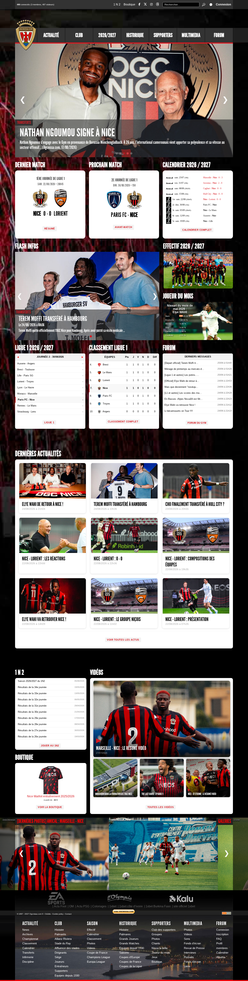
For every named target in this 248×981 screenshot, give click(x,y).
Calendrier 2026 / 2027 (186, 165)
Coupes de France (130, 961)
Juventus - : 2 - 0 (212, 183)
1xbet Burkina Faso (158, 906)
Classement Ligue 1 (108, 348)
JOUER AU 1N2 (50, 745)
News (25, 929)
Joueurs (59, 961)
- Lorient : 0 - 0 (212, 199)
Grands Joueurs (129, 938)
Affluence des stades (67, 948)
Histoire (59, 929)
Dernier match (30, 165)
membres (222, 948)
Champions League (98, 957)
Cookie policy (57, 914)
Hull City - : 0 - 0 (213, 194)
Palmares (125, 934)
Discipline (28, 961)
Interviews (190, 952)
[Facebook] (139, 4)
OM (71, 906)
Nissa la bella (159, 948)
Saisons (124, 952)
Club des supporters (164, 929)
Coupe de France (97, 952)
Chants (156, 943)
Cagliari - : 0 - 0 (212, 188)
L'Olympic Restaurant (119, 898)
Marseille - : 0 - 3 (213, 177)
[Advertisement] (166, 18)
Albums (220, 957)
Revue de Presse (194, 948)
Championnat (30, 938)
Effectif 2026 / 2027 (183, 246)
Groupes (157, 934)
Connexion (223, 4)
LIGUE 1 (49, 422)
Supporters (163, 35)
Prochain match (105, 165)
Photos (91, 943)
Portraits (189, 957)
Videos (91, 948)
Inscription (222, 934)
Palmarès (60, 934)
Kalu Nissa (181, 898)
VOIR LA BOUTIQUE (50, 807)
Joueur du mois (178, 296)
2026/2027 (107, 35)
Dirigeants (61, 952)
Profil (219, 943)
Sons (187, 938)
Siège (58, 957)
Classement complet (123, 421)
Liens (187, 966)
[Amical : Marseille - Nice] (54, 854)
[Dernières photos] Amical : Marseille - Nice (50, 821)
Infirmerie (27, 957)
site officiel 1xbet (184, 906)
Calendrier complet (197, 230)
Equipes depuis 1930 (67, 975)
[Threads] (157, 4)
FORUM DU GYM (197, 423)
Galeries (224, 821)
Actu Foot (60, 906)
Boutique (129, 4)
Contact (68, 914)
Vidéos (96, 672)
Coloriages (99, 906)
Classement (29, 943)
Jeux (154, 957)
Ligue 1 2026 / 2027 (34, 348)
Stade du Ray (63, 943)
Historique (135, 35)
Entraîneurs (61, 966)
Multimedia (191, 35)
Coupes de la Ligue (130, 966)
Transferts (28, 952)
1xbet (112, 906)
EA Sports (57, 898)
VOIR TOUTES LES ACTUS (123, 639)
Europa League (96, 961)
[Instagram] (151, 4)
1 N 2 (116, 4)
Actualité (51, 35)
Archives (27, 934)
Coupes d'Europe (129, 957)
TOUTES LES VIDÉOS (160, 807)
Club (79, 35)
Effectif (91, 929)
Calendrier (28, 948)
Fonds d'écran (192, 943)
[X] (145, 4)
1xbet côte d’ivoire (131, 906)
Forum (219, 35)
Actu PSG (83, 906)
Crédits (48, 914)
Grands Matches (129, 943)
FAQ (219, 938)
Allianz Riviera (63, 938)
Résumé (49, 228)
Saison (92, 923)
